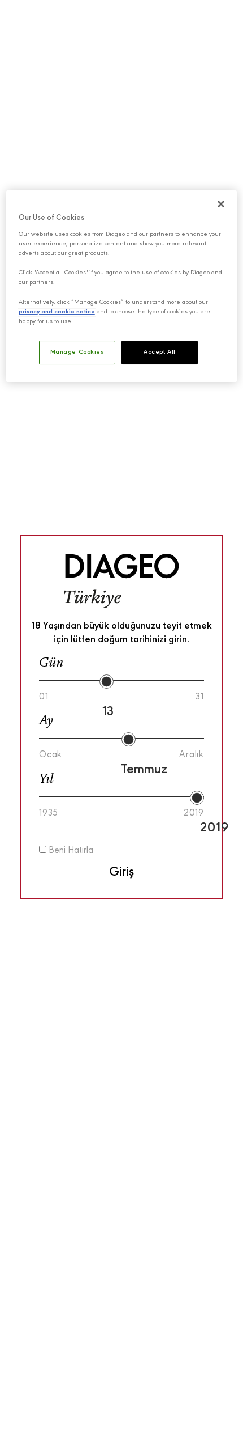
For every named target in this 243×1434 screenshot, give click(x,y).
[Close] (221, 204)
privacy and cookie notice (57, 312)
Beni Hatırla (69, 851)
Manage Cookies (77, 352)
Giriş (121, 872)
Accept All (160, 352)
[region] (121, 286)
